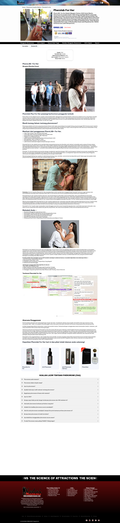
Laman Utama (39, 2)
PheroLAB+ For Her (27, 116)
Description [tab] (25, 46)
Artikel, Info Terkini (93, 2)
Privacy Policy (75, 516)
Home (23, 7)
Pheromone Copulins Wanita (33, 7)
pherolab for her (59, 38)
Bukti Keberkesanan (66, 2)
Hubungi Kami (85, 2)
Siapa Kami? (47, 2)
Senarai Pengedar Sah (54, 516)
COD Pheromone (76, 2)
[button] (24, 295)
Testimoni (46, 516)
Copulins (33, 206)
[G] (38, 521)
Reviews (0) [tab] (34, 46)
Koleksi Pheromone (55, 2)
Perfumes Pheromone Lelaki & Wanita (34, 516)
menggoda (91, 152)
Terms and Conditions (66, 516)
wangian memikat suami (72, 38)
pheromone (65, 38)
